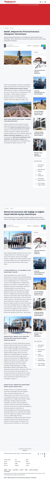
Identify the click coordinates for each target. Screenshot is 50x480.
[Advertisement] (25, 16)
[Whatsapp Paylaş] (44, 46)
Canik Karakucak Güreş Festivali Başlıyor (28, 5)
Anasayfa (7, 28)
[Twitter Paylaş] (42, 46)
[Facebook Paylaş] (44, 48)
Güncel (11, 28)
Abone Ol (29, 45)
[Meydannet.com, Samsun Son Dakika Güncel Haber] (10, 2)
